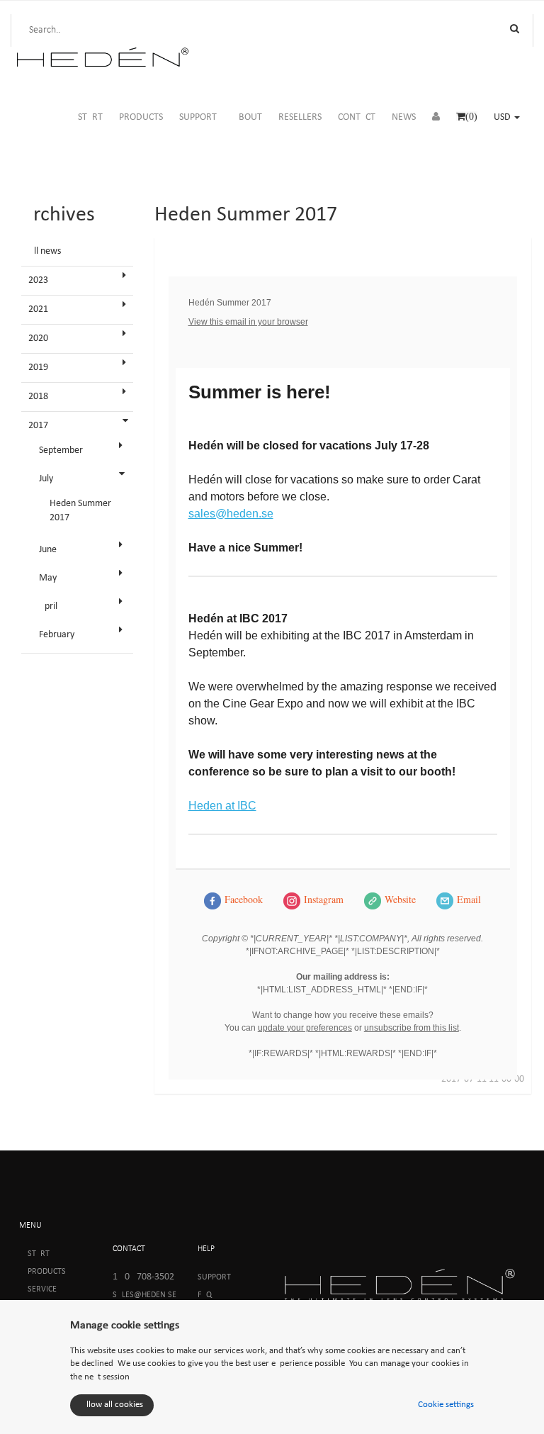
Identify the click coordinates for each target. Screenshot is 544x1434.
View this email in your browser (248, 322)
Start (39, 1254)
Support (214, 1277)
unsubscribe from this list (411, 1028)
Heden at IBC (222, 806)
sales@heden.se (230, 514)
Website (400, 899)
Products (47, 1271)
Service (42, 1289)
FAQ (205, 1295)
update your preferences (305, 1028)
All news (44, 251)
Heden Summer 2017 (80, 510)
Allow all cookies (112, 1404)
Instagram (324, 899)
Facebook (244, 899)
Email (469, 899)
